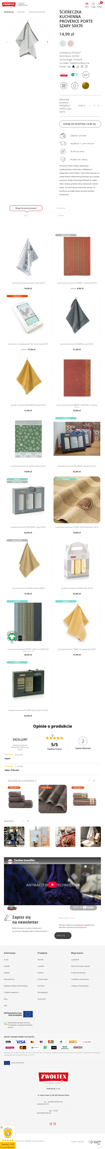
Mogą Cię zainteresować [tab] (25, 208)
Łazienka (41, 966)
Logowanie (75, 960)
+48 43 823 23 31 (43, 1104)
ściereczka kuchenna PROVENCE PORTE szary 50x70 (65, 105)
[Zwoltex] (15, 4)
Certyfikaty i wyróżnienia (80, 979)
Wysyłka (7, 973)
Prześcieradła (43, 979)
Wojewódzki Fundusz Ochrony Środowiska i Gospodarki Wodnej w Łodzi (20, 1025)
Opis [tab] (26, 215)
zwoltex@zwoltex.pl (44, 1113)
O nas (6, 960)
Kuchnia (40, 973)
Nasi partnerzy (9, 979)
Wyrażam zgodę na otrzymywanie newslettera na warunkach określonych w (76, 926)
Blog (5, 999)
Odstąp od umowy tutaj (79, 986)
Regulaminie (82, 927)
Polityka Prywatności (11, 992)
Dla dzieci (41, 986)
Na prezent (42, 999)
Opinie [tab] (61, 215)
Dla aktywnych (43, 992)
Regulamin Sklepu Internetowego (16, 986)
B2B (5, 1005)
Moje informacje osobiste (80, 966)
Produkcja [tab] (60, 208)
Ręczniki (40, 960)
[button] (47, 42)
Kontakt (6, 966)
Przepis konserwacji (78, 973)
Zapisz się (60, 935)
